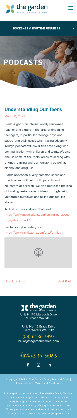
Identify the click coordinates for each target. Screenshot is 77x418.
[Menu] (70, 8)
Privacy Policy (24, 383)
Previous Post (13, 281)
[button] (27, 364)
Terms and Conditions (48, 383)
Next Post (66, 281)
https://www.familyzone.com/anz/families (32, 232)
